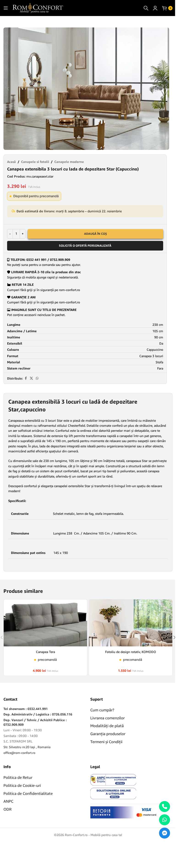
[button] (8, 88)
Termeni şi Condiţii (106, 741)
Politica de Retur (17, 777)
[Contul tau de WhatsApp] (37, 378)
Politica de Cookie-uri (22, 785)
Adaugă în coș (95, 233)
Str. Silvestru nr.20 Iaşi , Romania (26, 747)
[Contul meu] (155, 8)
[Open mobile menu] (5, 8)
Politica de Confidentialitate (28, 793)
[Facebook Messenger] (165, 833)
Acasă (11, 162)
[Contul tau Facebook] (25, 378)
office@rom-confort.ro (19, 753)
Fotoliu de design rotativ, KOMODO (130, 652)
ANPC (8, 801)
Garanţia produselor (107, 733)
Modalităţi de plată (107, 725)
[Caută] (146, 8)
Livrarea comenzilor (107, 717)
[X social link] (31, 378)
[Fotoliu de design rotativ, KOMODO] (130, 622)
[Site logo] (38, 8)
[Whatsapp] (165, 820)
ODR (7, 809)
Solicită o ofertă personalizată (85, 245)
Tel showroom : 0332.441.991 (25, 709)
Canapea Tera (45, 652)
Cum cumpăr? (102, 709)
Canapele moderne (69, 162)
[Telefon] (165, 807)
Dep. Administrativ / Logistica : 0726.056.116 (37, 714)
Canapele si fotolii (35, 162)
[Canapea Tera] (45, 622)
